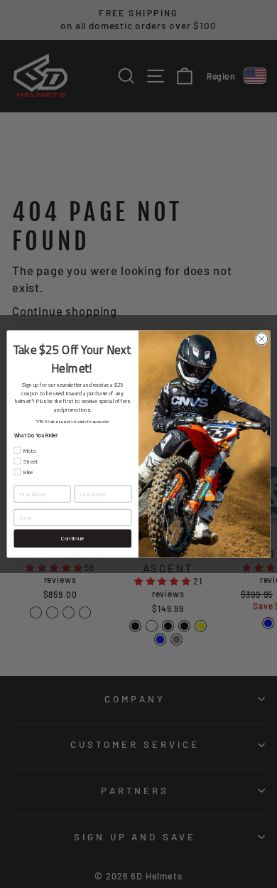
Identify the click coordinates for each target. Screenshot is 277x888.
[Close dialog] (262, 339)
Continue (72, 538)
